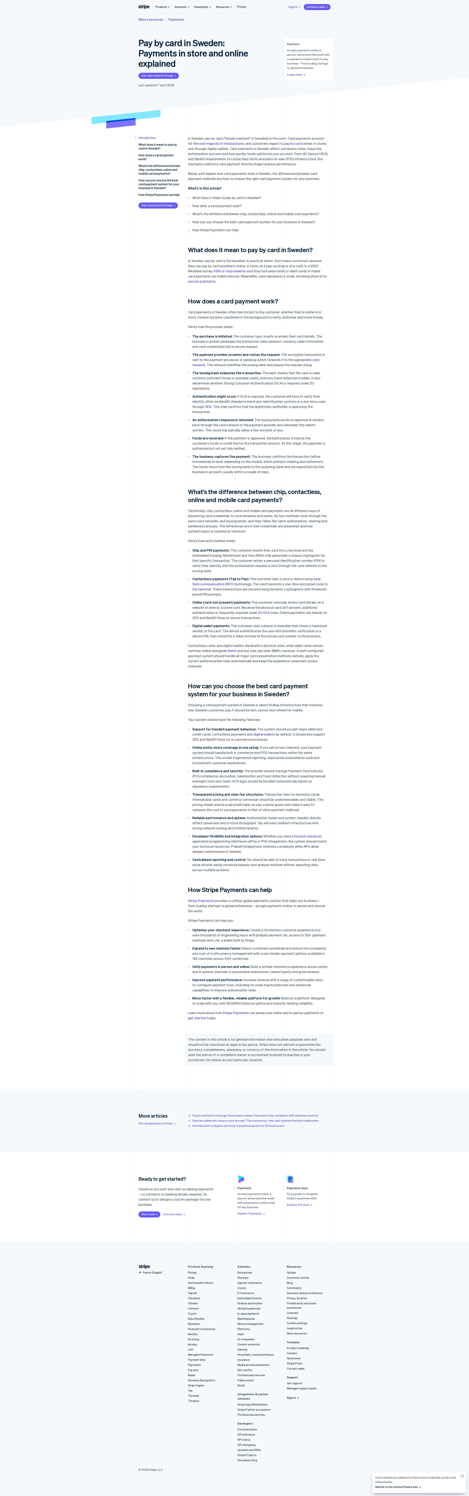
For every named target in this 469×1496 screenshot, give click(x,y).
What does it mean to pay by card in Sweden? (158, 146)
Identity (193, 1334)
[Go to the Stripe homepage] (143, 1266)
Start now (148, 1214)
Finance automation (250, 1303)
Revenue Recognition (201, 1380)
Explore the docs (298, 1204)
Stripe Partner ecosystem (253, 1409)
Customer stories (298, 1277)
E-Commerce (245, 1293)
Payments (176, 19)
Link (190, 1349)
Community (294, 1288)
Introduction (147, 138)
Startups (243, 1277)
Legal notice (294, 1328)
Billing (191, 1288)
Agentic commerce (249, 1283)
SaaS (240, 1334)
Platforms (243, 1329)
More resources (151, 19)
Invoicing (193, 1339)
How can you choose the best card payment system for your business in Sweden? (159, 184)
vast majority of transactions (221, 143)
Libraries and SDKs (249, 1450)
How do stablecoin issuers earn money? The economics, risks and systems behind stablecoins (255, 1120)
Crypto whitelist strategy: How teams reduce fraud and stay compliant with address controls (255, 1115)
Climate (193, 1303)
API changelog (246, 1445)
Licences (292, 1313)
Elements (194, 1324)
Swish (232, 650)
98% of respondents (229, 271)
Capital (192, 1293)
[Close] (462, 1476)
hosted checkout (307, 836)
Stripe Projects (246, 1455)
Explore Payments (249, 1213)
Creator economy (248, 1344)
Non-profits (244, 1370)
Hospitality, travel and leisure (255, 1354)
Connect (193, 1308)
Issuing (192, 1344)
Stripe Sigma (196, 1385)
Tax (190, 1390)
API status (243, 1439)
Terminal (193, 1395)
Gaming (242, 1349)
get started (197, 1018)
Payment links (197, 1359)
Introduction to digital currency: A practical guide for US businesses (238, 1125)
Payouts (193, 1370)
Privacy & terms (297, 1298)
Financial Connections (201, 1329)
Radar (191, 1375)
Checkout (194, 1298)
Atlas (191, 1277)
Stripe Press (294, 1363)
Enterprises (244, 1272)
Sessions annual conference (305, 1293)
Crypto (192, 1313)
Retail (241, 1385)
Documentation (247, 1429)
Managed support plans (302, 1388)
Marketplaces (246, 1318)
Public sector (245, 1380)
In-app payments (248, 1313)
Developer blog (247, 1460)
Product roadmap (298, 1348)
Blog (290, 1283)
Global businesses (249, 1308)
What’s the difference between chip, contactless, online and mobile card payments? (159, 169)
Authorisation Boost (200, 1283)
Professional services (251, 1375)
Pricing (241, 6)
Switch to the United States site (396, 1487)
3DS (208, 406)
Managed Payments (200, 1354)
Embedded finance (249, 1298)
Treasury (194, 1401)
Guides (291, 1272)
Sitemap (292, 1318)
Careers (292, 1353)
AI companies (245, 1339)
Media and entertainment (253, 1365)
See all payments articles (156, 1123)
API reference (246, 1434)
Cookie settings (297, 1323)
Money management (250, 1324)
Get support (294, 1383)
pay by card (293, 143)
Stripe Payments (201, 900)
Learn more (294, 74)
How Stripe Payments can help (159, 195)
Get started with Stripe (157, 75)
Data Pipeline (196, 1318)
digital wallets (264, 734)
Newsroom (294, 1358)
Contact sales (316, 7)
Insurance (243, 1359)
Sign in (293, 7)
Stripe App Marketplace (252, 1404)
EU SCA (264, 612)
